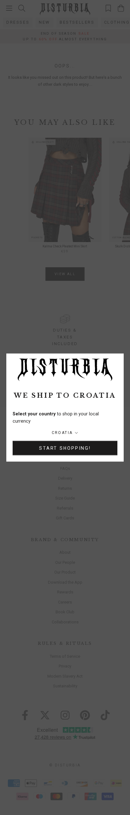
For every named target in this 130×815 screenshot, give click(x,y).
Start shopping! (65, 447)
